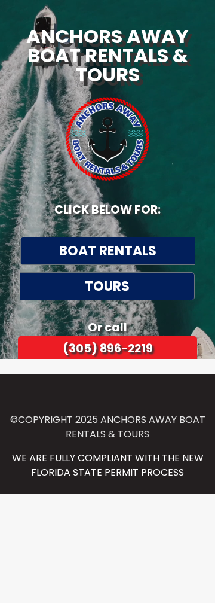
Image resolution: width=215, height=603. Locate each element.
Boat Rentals (107, 251)
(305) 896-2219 (108, 348)
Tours (107, 286)
